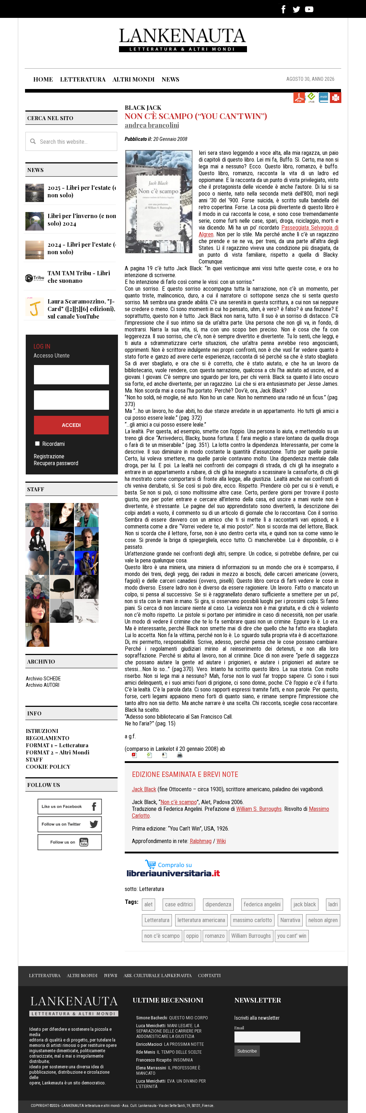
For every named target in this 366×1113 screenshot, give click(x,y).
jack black (304, 904)
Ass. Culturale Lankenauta (158, 975)
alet (148, 904)
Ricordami (53, 443)
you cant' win (291, 935)
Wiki (221, 841)
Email (239, 1027)
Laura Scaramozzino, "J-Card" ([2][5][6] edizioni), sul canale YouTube (81, 308)
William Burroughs (251, 935)
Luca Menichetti (150, 1025)
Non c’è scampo (178, 802)
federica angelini (262, 904)
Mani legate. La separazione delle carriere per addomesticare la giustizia (169, 1031)
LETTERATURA (82, 79)
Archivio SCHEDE (43, 678)
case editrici (179, 904)
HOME (43, 79)
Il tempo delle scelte (179, 1052)
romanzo (215, 935)
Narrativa (290, 920)
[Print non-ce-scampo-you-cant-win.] (335, 97)
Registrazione (49, 456)
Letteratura (151, 889)
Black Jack (143, 107)
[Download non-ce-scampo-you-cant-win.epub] (311, 97)
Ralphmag (201, 841)
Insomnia (183, 1060)
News (110, 975)
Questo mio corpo (188, 1017)
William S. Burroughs (259, 809)
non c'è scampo (162, 935)
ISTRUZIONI (42, 730)
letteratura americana (201, 920)
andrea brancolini (152, 124)
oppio (192, 935)
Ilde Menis (145, 1052)
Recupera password (56, 463)
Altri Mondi (82, 975)
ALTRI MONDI (133, 79)
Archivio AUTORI (42, 685)
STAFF (34, 759)
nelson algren (323, 920)
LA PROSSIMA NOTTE (184, 1044)
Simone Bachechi (151, 1017)
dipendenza (218, 904)
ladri (333, 904)
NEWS (170, 79)
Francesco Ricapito (154, 1060)
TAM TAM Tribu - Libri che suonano (79, 276)
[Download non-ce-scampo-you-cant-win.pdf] (299, 97)
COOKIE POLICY (48, 766)
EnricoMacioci (149, 1044)
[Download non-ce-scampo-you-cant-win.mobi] (323, 97)
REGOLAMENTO (47, 738)
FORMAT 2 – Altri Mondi (57, 752)
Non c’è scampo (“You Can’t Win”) (196, 115)
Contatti (209, 975)
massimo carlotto (252, 920)
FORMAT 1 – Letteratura (57, 745)
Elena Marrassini (151, 1067)
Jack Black (144, 789)
